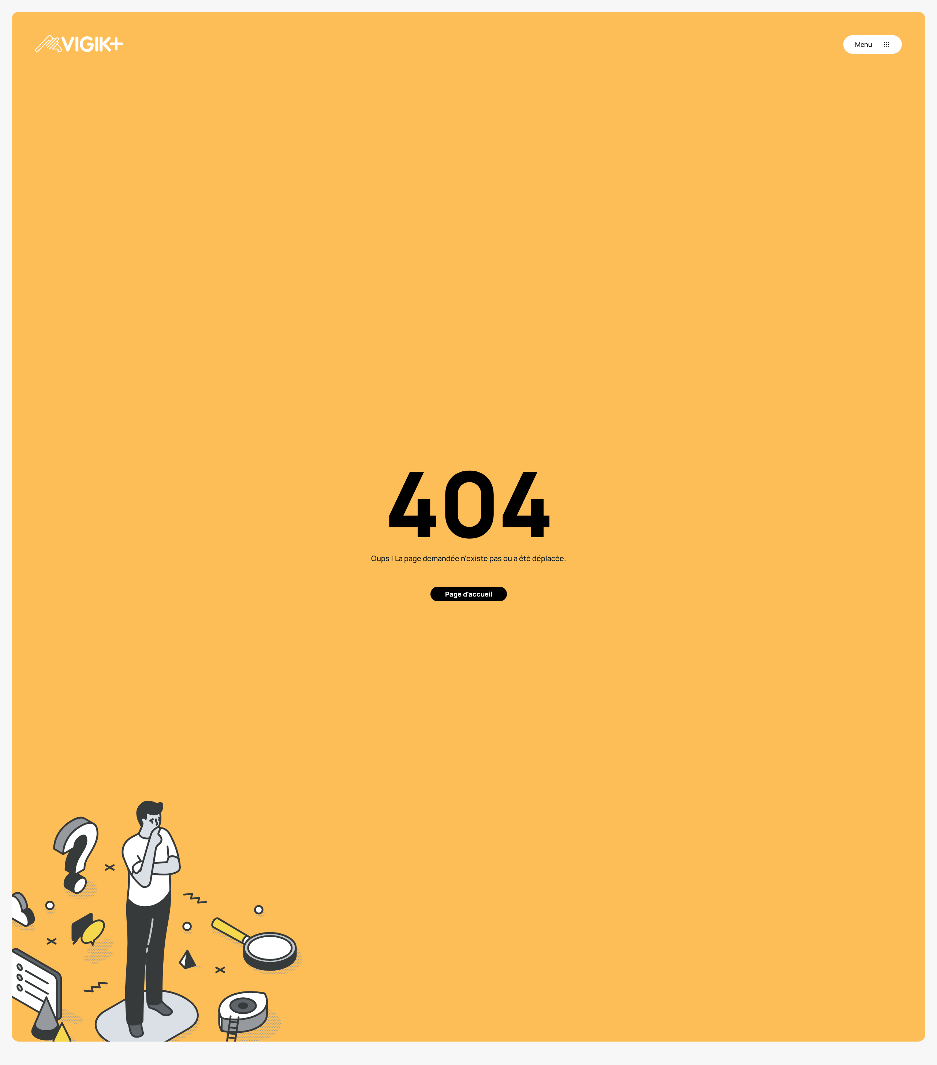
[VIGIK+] (79, 44)
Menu (863, 44)
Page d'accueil (468, 594)
